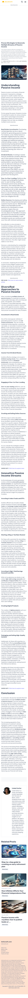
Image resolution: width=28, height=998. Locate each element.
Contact (3, 951)
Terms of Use (4, 954)
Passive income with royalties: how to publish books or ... (12, 919)
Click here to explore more (16, 468)
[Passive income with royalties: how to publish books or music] (14, 912)
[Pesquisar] (22, 2)
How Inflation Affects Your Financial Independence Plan (14, 892)
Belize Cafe (4, 949)
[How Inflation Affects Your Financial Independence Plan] (14, 886)
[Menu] (25, 2)
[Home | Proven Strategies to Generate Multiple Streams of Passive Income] (7, 2)
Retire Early (5, 869)
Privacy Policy (5, 952)
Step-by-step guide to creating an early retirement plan (14, 864)
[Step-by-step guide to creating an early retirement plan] (14, 857)
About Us (3, 947)
